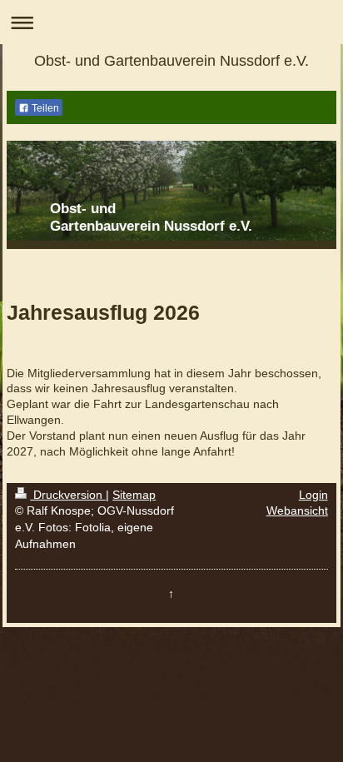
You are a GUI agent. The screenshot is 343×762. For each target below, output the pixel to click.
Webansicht (297, 510)
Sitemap (134, 494)
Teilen (44, 108)
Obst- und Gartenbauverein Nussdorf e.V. (171, 60)
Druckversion (68, 494)
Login (313, 494)
